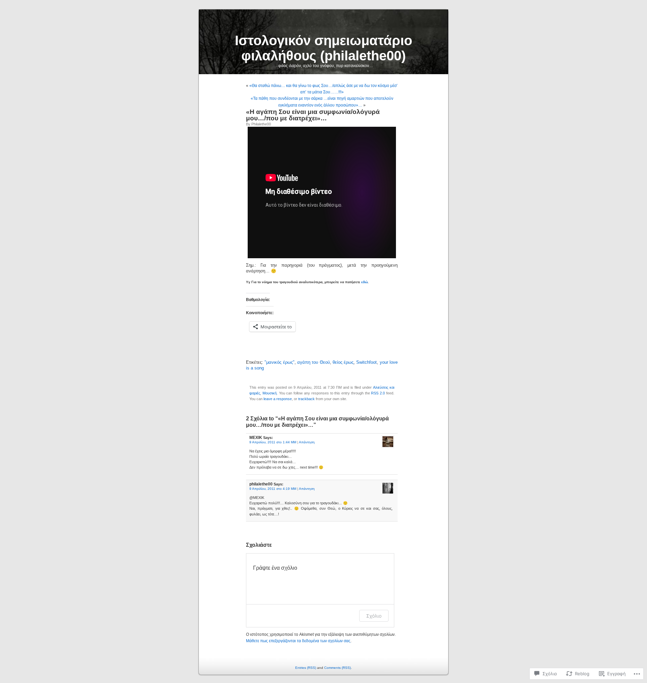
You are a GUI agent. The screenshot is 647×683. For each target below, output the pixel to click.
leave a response (278, 399)
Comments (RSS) (337, 668)
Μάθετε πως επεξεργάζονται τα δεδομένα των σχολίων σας (298, 641)
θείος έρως (343, 362)
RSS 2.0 (378, 393)
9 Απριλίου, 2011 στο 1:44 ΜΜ (272, 442)
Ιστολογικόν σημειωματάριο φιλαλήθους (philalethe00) (323, 48)
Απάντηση (307, 442)
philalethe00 (261, 124)
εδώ (364, 282)
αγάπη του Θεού (313, 362)
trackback (306, 399)
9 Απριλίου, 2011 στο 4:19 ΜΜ (272, 489)
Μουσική (270, 393)
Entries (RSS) (305, 668)
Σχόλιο (373, 616)
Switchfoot (366, 362)
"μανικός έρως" (279, 362)
